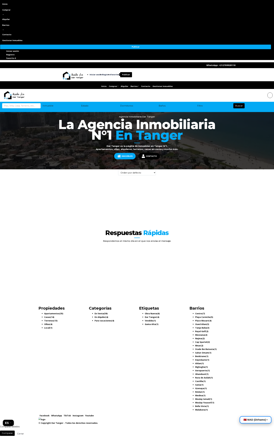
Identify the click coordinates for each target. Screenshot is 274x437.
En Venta (99, 313)
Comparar (7, 433)
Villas (47, 324)
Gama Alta (150, 324)
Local (47, 327)
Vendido (149, 320)
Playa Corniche (202, 317)
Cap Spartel (201, 342)
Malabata (200, 409)
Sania (198, 384)
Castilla (199, 381)
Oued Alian (200, 324)
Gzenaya (199, 388)
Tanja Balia (201, 327)
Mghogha (200, 367)
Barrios (5, 25)
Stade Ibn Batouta (204, 349)
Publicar (136, 46)
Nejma (198, 338)
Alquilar (6, 19)
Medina (199, 395)
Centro (198, 313)
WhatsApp (57, 415)
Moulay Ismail (202, 399)
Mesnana (200, 335)
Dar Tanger (151, 317)
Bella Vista (200, 406)
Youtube (89, 415)
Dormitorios (126, 105)
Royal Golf (200, 331)
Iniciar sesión (12, 51)
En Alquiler (100, 317)
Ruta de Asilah (202, 377)
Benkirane (200, 356)
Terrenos (49, 320)
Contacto (6, 34)
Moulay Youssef (203, 402)
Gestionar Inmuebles (12, 40)
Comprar (6, 10)
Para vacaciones (103, 320)
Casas (47, 317)
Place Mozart (202, 320)
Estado (84, 105)
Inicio (5, 4)
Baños (162, 105)
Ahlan (198, 363)
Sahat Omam (202, 352)
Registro (10, 54)
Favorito (11, 58)
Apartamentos (51, 313)
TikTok (67, 415)
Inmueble (48, 105)
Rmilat (198, 392)
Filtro (200, 105)
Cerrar (20, 433)
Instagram (78, 415)
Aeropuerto (201, 370)
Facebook (45, 415)
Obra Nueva (151, 313)
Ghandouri (200, 374)
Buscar (239, 105)
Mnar (198, 345)
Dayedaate (200, 359)
